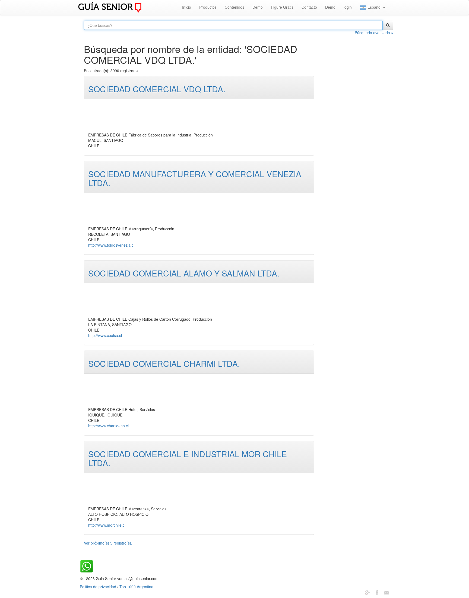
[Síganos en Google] (367, 592)
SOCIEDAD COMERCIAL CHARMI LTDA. (164, 363)
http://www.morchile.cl (106, 525)
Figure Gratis (282, 7)
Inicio (186, 7)
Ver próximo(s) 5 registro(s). (108, 543)
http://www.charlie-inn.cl (108, 425)
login (348, 7)
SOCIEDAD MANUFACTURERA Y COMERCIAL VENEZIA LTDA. (194, 178)
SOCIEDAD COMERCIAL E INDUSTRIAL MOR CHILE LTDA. (187, 458)
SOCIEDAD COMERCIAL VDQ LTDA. (156, 89)
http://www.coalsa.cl (105, 335)
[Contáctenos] (386, 592)
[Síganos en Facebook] (377, 592)
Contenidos (234, 7)
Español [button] (374, 7)
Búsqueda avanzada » (374, 32)
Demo (257, 7)
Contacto (309, 7)
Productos (208, 7)
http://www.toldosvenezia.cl (111, 245)
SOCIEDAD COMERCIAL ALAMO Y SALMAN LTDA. (183, 273)
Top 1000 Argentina (136, 586)
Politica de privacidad (98, 586)
